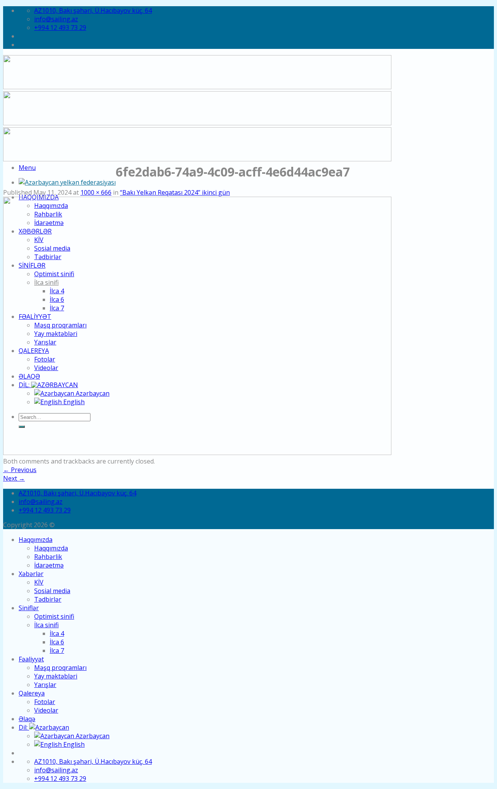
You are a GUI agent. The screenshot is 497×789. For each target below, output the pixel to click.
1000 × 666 (95, 192)
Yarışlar (45, 684)
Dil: (24, 727)
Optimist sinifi (54, 616)
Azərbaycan (91, 736)
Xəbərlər (31, 573)
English (73, 744)
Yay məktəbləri (55, 676)
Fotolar (44, 701)
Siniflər (29, 608)
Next (14, 478)
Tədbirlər (47, 599)
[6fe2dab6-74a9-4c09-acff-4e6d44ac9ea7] (197, 452)
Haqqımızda (35, 539)
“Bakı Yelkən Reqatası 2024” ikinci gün (175, 192)
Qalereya (32, 693)
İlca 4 (57, 633)
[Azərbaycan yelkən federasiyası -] (67, 182)
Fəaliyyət (31, 659)
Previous (19, 469)
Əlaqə (27, 719)
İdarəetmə (49, 565)
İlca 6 (57, 642)
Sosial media (52, 591)
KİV (38, 582)
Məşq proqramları (60, 667)
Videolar (46, 710)
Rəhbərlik (48, 556)
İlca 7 (57, 650)
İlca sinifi (46, 625)
